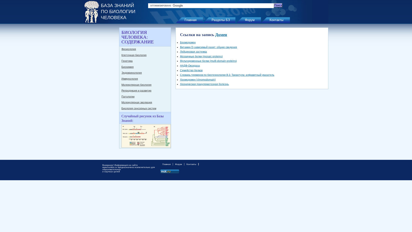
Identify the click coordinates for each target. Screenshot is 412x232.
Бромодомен (188, 42)
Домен (221, 34)
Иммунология (129, 78)
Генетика (127, 61)
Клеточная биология (134, 55)
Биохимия (127, 67)
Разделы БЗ (221, 20)
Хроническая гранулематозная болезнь (204, 84)
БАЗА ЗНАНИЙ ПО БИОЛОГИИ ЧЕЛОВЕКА (118, 11)
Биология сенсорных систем (138, 108)
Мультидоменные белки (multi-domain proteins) (208, 61)
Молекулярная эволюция (136, 102)
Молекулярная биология (136, 84)
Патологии (128, 96)
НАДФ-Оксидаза (190, 65)
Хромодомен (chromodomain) (198, 79)
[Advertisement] (101, 91)
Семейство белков (191, 70)
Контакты (276, 20)
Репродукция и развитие (136, 90)
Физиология (128, 49)
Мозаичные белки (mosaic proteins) (201, 56)
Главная (191, 20)
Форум (249, 20)
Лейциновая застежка (193, 51)
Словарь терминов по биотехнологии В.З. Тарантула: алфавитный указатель (227, 74)
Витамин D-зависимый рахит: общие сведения (208, 47)
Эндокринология (131, 72)
